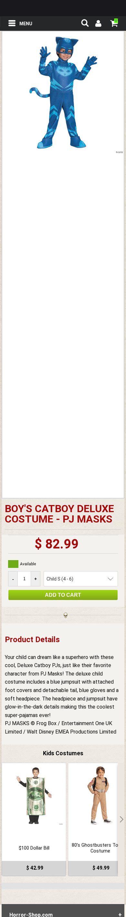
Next (121, 819)
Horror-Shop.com (63, 8)
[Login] (98, 24)
